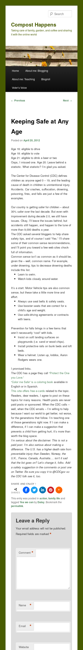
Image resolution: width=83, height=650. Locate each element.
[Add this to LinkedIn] (42, 490)
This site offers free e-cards (28, 391)
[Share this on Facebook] (26, 490)
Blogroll (45, 79)
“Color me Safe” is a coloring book (32, 382)
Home (15, 70)
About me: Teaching (23, 79)
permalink (17, 506)
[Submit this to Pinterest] (50, 490)
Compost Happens (33, 24)
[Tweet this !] (34, 490)
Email (25, 626)
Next (67, 100)
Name (25, 605)
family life (54, 498)
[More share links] (59, 490)
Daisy (40, 502)
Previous (18, 100)
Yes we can (26, 502)
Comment (26, 552)
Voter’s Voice (19, 87)
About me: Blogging (36, 70)
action (43, 498)
